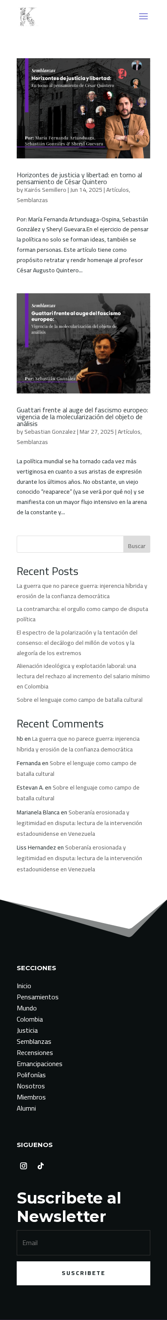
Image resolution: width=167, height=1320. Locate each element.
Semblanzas (32, 200)
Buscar (137, 545)
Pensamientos (38, 996)
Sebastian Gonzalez (50, 431)
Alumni (26, 1108)
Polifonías (31, 1074)
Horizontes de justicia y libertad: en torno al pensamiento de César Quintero (79, 178)
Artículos (117, 189)
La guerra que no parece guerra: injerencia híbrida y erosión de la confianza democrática (82, 591)
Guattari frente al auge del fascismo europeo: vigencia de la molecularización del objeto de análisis (82, 416)
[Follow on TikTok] (41, 1166)
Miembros (31, 1097)
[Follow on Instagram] (23, 1166)
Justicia (27, 1030)
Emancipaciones (40, 1063)
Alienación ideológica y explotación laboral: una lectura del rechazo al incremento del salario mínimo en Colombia (83, 676)
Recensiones (35, 1052)
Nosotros (31, 1085)
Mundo (27, 1007)
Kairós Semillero (45, 189)
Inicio (24, 985)
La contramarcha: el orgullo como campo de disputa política (82, 614)
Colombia (30, 1019)
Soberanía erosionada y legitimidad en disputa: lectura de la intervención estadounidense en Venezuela (79, 823)
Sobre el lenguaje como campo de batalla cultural (80, 699)
